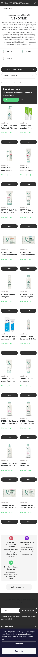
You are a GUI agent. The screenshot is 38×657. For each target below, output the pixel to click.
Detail (9, 142)
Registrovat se (11, 100)
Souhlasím (19, 651)
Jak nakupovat (17, 587)
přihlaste (11, 95)
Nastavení (19, 644)
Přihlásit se (25, 100)
